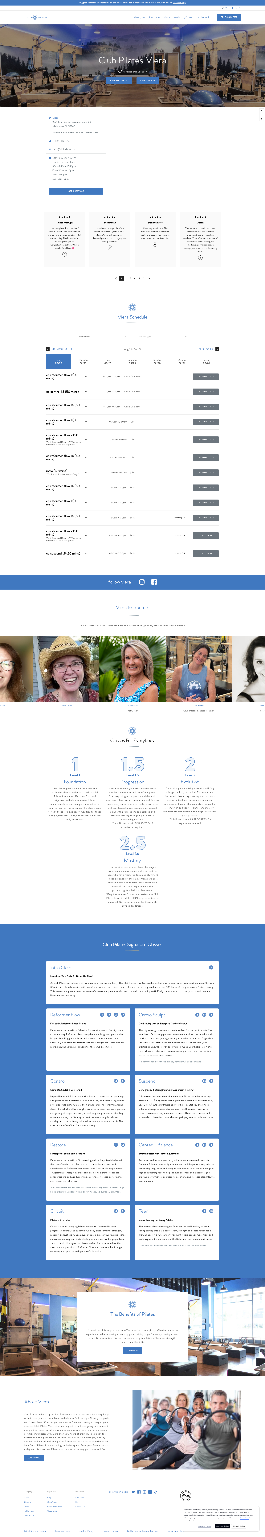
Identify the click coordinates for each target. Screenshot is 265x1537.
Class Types (139, 17)
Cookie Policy (86, 1531)
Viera (227, 8)
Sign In (238, 8)
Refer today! (179, 2)
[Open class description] (85, 376)
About (167, 17)
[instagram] (142, 584)
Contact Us (80, 1506)
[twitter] (133, 1492)
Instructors (154, 17)
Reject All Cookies (239, 1526)
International (29, 1515)
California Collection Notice (142, 1531)
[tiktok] (155, 1492)
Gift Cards (189, 17)
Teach (177, 17)
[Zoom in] (261, 111)
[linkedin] (150, 1492)
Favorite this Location (135, 71)
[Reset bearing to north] (261, 119)
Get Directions (76, 191)
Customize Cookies (204, 1527)
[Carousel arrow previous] (45, 670)
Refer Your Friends (54, 1506)
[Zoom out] (261, 115)
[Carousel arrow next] (219, 670)
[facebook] (154, 584)
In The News (29, 1511)
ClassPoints (52, 1511)
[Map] (132, 155)
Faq (76, 1502)
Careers (27, 1502)
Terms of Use (62, 1531)
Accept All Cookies (222, 1526)
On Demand (203, 17)
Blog (49, 1498)
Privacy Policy (244, 1518)
